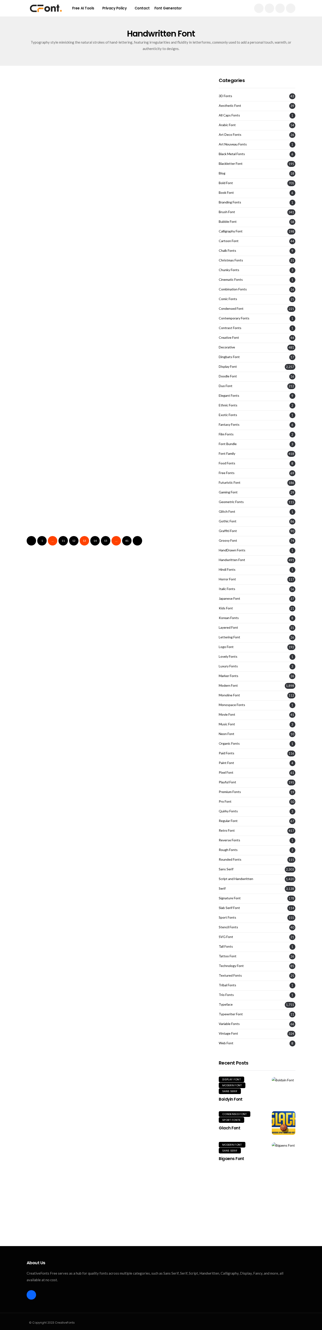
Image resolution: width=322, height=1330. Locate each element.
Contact (142, 8)
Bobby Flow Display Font (151, 388)
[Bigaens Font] (283, 1145)
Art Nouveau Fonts (233, 144)
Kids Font (226, 608)
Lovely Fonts (228, 656)
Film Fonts (226, 434)
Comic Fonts (228, 299)
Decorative (227, 347)
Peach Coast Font (49, 541)
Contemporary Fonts (234, 318)
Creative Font (229, 337)
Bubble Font (228, 221)
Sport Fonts (227, 917)
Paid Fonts (226, 753)
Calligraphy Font (231, 231)
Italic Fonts (227, 589)
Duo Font (135, 261)
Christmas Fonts (231, 260)
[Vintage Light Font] (70, 355)
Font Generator (168, 8)
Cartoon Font (229, 241)
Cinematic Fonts (231, 279)
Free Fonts (227, 473)
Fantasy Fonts (229, 424)
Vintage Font (228, 1033)
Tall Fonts (226, 946)
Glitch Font (227, 511)
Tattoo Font (227, 956)
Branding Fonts (230, 202)
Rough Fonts (228, 850)
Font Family (227, 453)
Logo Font (170, 185)
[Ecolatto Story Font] (163, 432)
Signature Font (230, 898)
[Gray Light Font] (70, 279)
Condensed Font (231, 308)
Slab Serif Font (229, 908)
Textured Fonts (230, 975)
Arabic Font (227, 125)
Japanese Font (229, 598)
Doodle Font (228, 376)
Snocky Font (42, 235)
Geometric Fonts (231, 502)
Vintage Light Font (50, 388)
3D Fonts (225, 96)
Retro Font (227, 830)
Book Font (226, 192)
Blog (222, 173)
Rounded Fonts (230, 859)
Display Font (68, 185)
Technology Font (231, 966)
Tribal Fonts (227, 985)
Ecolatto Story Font (143, 464)
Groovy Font (228, 540)
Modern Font (228, 685)
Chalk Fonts (227, 250)
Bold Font (226, 183)
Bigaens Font (231, 1158)
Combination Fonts (233, 289)
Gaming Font (228, 492)
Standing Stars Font (145, 235)
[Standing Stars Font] (163, 202)
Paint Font (226, 763)
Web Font (226, 1043)
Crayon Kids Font (141, 158)
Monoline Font (229, 695)
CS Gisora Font (138, 541)
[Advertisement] (257, 1204)
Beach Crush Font (142, 311)
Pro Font (225, 801)
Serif (222, 888)
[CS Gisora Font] (163, 508)
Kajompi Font (44, 464)
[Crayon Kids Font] (163, 126)
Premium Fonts (230, 792)
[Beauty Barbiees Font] (70, 126)
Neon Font (226, 734)
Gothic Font (227, 521)
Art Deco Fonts (230, 134)
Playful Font (227, 782)
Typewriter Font (231, 1014)
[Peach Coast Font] (70, 508)
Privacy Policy (114, 8)
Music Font (227, 724)
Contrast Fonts (230, 328)
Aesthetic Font (230, 105)
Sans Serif (226, 869)
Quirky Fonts (228, 811)
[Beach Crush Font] (163, 279)
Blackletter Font (231, 163)
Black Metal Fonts (232, 154)
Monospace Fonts (232, 705)
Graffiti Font (228, 531)
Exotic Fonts (228, 415)
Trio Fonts (226, 995)
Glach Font (229, 1128)
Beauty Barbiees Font (54, 158)
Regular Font (228, 821)
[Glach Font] (283, 1123)
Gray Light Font (46, 311)
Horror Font (227, 579)
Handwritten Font (48, 109)
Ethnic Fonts (228, 405)
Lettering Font (229, 637)
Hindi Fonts (227, 569)
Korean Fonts (229, 618)
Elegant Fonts (229, 395)
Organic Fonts (229, 743)
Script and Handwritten (236, 879)
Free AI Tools (83, 8)
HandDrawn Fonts (232, 550)
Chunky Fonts (229, 270)
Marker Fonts (228, 676)
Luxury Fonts (228, 666)
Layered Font (228, 627)
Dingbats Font (229, 357)
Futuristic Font (229, 482)
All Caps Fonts (229, 115)
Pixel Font (226, 772)
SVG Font (226, 937)
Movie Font (227, 714)
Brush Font (43, 185)
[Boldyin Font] (283, 1080)
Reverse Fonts (229, 840)
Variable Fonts (229, 1024)
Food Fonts (227, 463)
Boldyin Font (231, 1099)
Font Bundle (228, 444)
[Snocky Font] (70, 202)
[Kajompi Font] (70, 432)
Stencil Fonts (228, 927)
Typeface (226, 1004)
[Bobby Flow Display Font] (163, 355)
